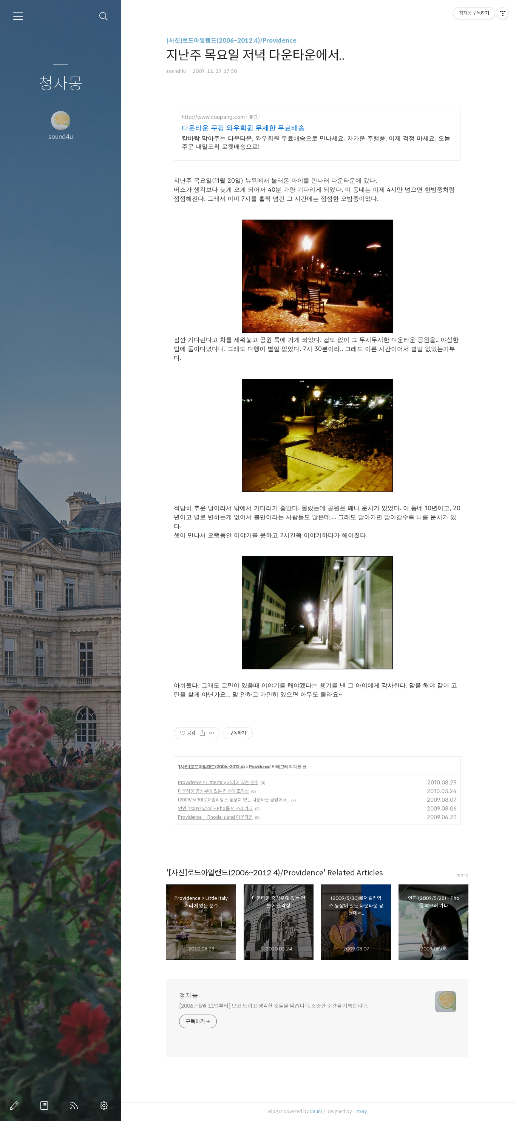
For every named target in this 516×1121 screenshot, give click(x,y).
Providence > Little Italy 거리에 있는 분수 (218, 782)
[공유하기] (202, 733)
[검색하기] (103, 16)
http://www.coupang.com (213, 117)
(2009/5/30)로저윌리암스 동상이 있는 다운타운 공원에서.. (233, 800)
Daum (316, 1111)
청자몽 (61, 84)
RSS (75, 1105)
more (462, 875)
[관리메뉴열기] (502, 13)
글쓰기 (16, 1105)
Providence (259, 766)
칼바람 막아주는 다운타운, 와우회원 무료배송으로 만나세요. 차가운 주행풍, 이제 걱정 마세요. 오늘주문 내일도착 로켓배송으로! (316, 142)
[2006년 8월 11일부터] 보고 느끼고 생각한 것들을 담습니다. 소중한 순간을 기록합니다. (273, 1006)
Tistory (360, 1111)
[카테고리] (18, 16)
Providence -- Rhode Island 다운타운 (215, 817)
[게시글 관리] (211, 733)
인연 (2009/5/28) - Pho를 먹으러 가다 (215, 808)
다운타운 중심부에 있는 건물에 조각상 (213, 791)
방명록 (46, 1105)
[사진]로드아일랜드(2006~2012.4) (212, 766)
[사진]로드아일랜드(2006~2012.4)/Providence (231, 41)
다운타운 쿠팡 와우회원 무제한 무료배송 (243, 128)
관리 (105, 1105)
